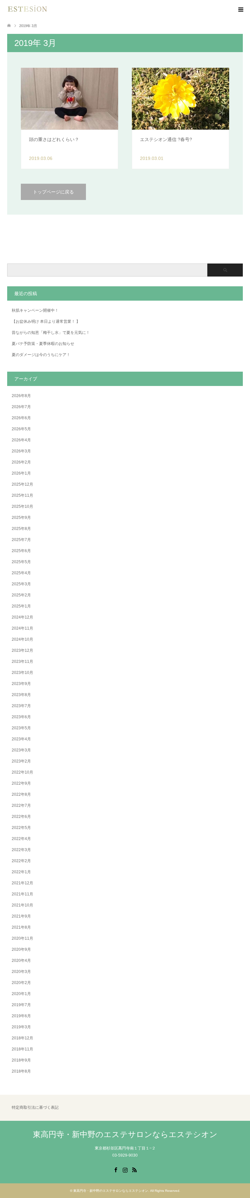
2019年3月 (21, 1027)
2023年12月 (22, 650)
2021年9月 (21, 916)
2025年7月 (21, 539)
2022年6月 (21, 816)
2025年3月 (21, 584)
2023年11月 (22, 661)
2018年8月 (21, 1071)
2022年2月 (21, 861)
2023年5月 (21, 728)
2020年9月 (21, 949)
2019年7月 (21, 1005)
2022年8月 (21, 794)
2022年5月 (21, 827)
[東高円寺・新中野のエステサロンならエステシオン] (27, 10)
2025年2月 (21, 595)
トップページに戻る (53, 191)
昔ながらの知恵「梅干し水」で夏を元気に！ (51, 332)
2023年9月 (21, 683)
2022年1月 (21, 872)
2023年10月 (22, 672)
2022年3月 (21, 850)
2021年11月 (22, 894)
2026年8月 (21, 395)
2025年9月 (21, 517)
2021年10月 (22, 905)
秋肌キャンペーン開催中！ (35, 310)
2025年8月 (21, 528)
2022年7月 (21, 805)
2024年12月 (22, 617)
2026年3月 (21, 451)
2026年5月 (21, 429)
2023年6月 (21, 717)
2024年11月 (22, 628)
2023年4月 (21, 739)
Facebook (115, 1169)
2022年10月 (22, 772)
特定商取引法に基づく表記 (35, 1107)
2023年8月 (21, 694)
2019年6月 (21, 1016)
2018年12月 (22, 1038)
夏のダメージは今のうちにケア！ (41, 354)
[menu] (240, 10)
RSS (134, 1169)
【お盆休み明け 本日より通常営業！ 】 (46, 321)
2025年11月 (22, 495)
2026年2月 (21, 462)
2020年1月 (21, 993)
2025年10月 (22, 506)
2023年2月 (21, 761)
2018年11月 (22, 1049)
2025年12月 (22, 484)
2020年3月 (21, 971)
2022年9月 (21, 783)
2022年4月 (21, 838)
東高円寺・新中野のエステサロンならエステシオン (125, 1134)
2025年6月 (21, 551)
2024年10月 (22, 639)
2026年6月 (21, 418)
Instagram (125, 1169)
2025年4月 (21, 573)
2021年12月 (22, 883)
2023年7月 (21, 706)
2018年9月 (21, 1060)
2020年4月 (21, 960)
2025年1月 (21, 606)
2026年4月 (21, 440)
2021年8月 (21, 927)
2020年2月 (21, 982)
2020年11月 (22, 938)
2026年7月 (21, 407)
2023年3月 (21, 750)
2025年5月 (21, 562)
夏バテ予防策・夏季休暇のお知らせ (43, 343)
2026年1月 (21, 473)
